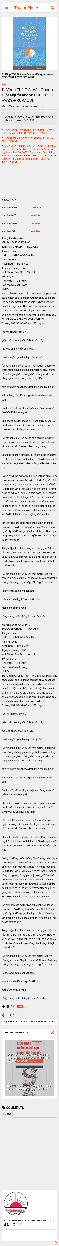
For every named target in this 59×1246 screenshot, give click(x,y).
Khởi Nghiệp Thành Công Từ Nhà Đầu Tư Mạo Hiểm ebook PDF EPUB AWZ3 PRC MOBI (28, 131)
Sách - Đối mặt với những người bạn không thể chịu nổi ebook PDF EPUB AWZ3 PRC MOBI (28, 1058)
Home (4, 85)
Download (36, 208)
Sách (11, 85)
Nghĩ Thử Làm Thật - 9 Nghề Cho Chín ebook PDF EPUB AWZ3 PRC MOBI (29, 1088)
